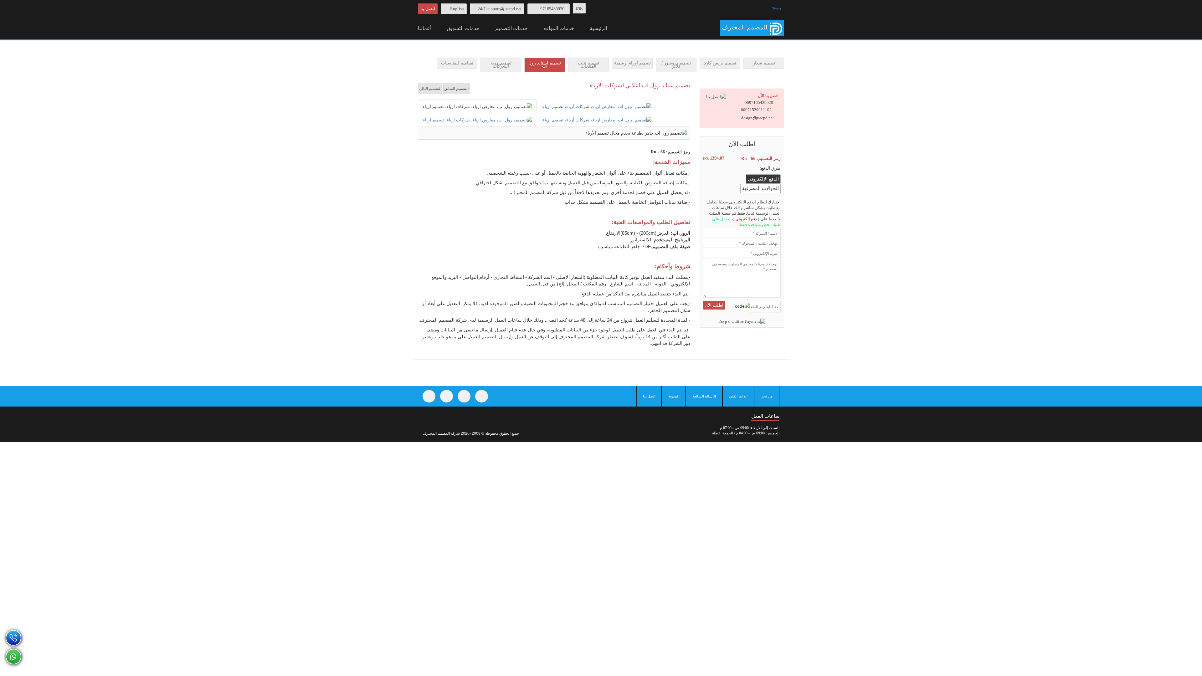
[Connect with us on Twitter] (446, 396)
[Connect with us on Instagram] (464, 396)
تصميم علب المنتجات (588, 65)
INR (579, 8)
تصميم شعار (764, 63)
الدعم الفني (738, 396)
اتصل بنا (427, 8)
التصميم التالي (430, 88)
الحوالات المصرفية (760, 188)
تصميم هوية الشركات (501, 65)
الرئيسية (598, 28)
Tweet (776, 9)
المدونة (673, 396)
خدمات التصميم (511, 28)
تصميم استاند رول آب (544, 65)
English (457, 8)
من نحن (767, 396)
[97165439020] (13, 638)
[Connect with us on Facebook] (429, 396)
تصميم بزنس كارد (720, 63)
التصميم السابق (456, 88)
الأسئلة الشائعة (704, 396)
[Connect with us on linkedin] (481, 396)
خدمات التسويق (463, 28)
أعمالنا (424, 28)
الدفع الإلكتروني (763, 179)
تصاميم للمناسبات (457, 63)
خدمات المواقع (558, 28)
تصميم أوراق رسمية (632, 63)
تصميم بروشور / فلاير (676, 65)
